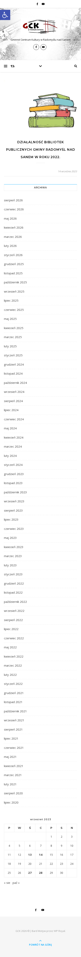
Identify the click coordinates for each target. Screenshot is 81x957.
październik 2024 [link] (15, 383)
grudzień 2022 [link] (14, 583)
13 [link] (30, 855)
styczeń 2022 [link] (13, 684)
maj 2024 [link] (10, 428)
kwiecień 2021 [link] (13, 766)
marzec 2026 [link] (13, 237)
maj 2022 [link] (10, 647)
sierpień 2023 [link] (13, 510)
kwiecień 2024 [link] (13, 437)
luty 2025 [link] (10, 346)
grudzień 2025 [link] (14, 264)
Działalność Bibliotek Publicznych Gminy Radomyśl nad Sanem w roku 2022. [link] (40, 149)
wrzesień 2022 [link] (14, 611)
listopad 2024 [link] (13, 373)
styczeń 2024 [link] (13, 465)
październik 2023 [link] (15, 492)
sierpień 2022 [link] (13, 620)
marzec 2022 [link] (13, 665)
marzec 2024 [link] (13, 446)
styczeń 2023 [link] (13, 574)
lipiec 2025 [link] (11, 300)
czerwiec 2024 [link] (14, 419)
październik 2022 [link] (15, 602)
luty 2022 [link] (10, 675)
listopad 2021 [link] (13, 702)
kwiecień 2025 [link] (13, 328)
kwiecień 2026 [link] (13, 227)
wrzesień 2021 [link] (14, 720)
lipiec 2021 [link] (11, 738)
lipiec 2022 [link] (11, 629)
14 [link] (40, 855)
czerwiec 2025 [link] (14, 310)
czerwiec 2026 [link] (14, 209)
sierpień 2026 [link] (13, 200)
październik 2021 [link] (15, 711)
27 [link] (30, 873)
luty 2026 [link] (10, 246)
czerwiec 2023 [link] (14, 529)
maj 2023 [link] (10, 538)
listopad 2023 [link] (13, 483)
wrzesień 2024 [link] (14, 392)
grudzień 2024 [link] (14, 364)
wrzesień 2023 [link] (14, 501)
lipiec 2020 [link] (11, 802)
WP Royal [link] (59, 931)
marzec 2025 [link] (13, 337)
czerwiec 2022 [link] (14, 638)
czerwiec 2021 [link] (14, 748)
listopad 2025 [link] (13, 273)
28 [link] (40, 873)
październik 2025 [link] (15, 282)
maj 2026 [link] (10, 218)
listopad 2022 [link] (13, 592)
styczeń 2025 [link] (13, 355)
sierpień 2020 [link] (13, 793)
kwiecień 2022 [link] (13, 656)
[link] (5, 15)
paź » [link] (16, 883)
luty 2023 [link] (10, 565)
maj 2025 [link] (10, 319)
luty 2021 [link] (10, 784)
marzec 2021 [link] (13, 775)
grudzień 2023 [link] (14, 474)
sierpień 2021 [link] (13, 729)
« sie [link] (7, 883)
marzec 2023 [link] (13, 556)
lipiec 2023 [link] (11, 519)
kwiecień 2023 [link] (13, 547)
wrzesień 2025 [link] (14, 291)
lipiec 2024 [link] (11, 410)
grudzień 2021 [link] (14, 693)
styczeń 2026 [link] (13, 255)
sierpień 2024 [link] (13, 401)
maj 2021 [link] (10, 757)
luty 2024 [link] (10, 456)
